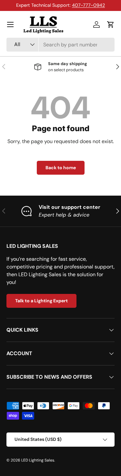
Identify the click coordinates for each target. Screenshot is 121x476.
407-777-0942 (88, 5)
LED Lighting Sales (37, 460)
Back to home (60, 167)
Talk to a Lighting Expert (41, 301)
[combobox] (60, 45)
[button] (111, 24)
